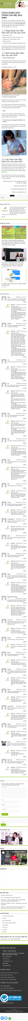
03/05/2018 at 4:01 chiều (21, 689)
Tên (3, 799)
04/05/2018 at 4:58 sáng (21, 573)
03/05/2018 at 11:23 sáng (21, 741)
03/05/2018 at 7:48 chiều (21, 628)
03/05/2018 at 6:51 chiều (21, 637)
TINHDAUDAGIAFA (11, 1007)
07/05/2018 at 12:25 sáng (21, 502)
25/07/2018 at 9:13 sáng (21, 459)
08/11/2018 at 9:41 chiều (21, 323)
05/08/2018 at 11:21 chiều (21, 445)
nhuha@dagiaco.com (8, 961)
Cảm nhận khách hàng (7, 916)
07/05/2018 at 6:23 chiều (21, 490)
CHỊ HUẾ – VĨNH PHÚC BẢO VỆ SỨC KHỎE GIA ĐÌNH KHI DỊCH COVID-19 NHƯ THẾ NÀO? (13, 907)
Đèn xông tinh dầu (6, 920)
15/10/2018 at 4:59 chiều (21, 366)
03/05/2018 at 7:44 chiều (21, 619)
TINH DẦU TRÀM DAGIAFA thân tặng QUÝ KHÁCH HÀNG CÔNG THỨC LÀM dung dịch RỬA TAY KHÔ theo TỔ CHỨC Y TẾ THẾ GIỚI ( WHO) (13, 243)
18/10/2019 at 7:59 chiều (21, 304)
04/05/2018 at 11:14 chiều (21, 561)
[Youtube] (16, 1009)
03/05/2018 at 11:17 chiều (21, 598)
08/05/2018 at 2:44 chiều (21, 605)
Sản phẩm (4, 927)
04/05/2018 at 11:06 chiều (21, 553)
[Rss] (12, 1009)
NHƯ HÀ (13, 304)
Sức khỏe (4, 929)
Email (3, 804)
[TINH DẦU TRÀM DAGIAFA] (14, 4)
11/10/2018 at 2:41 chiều (21, 360)
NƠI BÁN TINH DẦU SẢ (6, 895)
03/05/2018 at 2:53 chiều (21, 706)
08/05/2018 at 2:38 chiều (21, 582)
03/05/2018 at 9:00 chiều (21, 731)
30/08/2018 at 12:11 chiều (21, 390)
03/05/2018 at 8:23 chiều (21, 644)
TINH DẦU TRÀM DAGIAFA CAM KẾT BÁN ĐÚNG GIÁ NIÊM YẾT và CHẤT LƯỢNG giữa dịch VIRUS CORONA (13, 264)
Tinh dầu (4, 931)
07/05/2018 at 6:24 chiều (21, 509)
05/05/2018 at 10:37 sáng (21, 535)
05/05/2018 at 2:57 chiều (21, 519)
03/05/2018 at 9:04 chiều (21, 750)
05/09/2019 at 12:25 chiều (21, 297)
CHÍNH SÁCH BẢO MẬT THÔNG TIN (9, 972)
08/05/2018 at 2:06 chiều (21, 526)
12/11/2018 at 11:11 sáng (21, 331)
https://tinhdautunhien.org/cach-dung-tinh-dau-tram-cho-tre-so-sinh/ (18, 400)
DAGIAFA (25, 1007)
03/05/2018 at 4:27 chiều (21, 652)
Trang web (4, 809)
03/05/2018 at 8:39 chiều (21, 677)
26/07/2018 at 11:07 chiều (21, 467)
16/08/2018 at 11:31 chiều (21, 421)
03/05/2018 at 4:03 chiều (21, 669)
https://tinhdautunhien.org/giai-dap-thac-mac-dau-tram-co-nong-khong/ (18, 478)
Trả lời (24, 320)
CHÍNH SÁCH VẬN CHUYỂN (7, 977)
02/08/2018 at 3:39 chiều (21, 438)
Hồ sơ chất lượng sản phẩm (9, 922)
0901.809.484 (6, 958)
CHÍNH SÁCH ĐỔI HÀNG (6, 975)
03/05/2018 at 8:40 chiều (21, 697)
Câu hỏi (4, 918)
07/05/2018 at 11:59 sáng (21, 483)
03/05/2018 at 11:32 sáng (21, 724)
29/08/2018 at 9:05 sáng (21, 383)
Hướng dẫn (5, 925)
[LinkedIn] (14, 1009)
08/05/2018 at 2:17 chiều (21, 543)
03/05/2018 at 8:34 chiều (21, 660)
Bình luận (4, 787)
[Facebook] (13, 1009)
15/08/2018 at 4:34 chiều (21, 413)
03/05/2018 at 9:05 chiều (21, 767)
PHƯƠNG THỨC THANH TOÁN (8, 979)
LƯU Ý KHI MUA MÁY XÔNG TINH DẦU (10, 897)
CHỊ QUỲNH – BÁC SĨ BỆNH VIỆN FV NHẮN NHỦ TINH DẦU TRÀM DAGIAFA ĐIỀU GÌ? (13, 900)
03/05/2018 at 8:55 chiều (21, 713)
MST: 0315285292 (7, 956)
